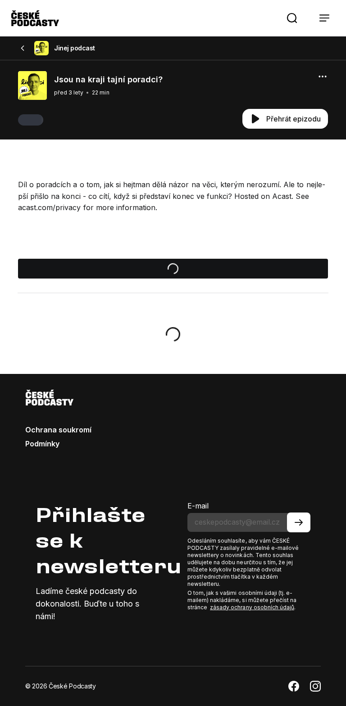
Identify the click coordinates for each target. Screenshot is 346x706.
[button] (292, 18)
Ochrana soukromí (58, 429)
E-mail (198, 505)
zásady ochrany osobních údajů (252, 607)
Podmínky (42, 443)
